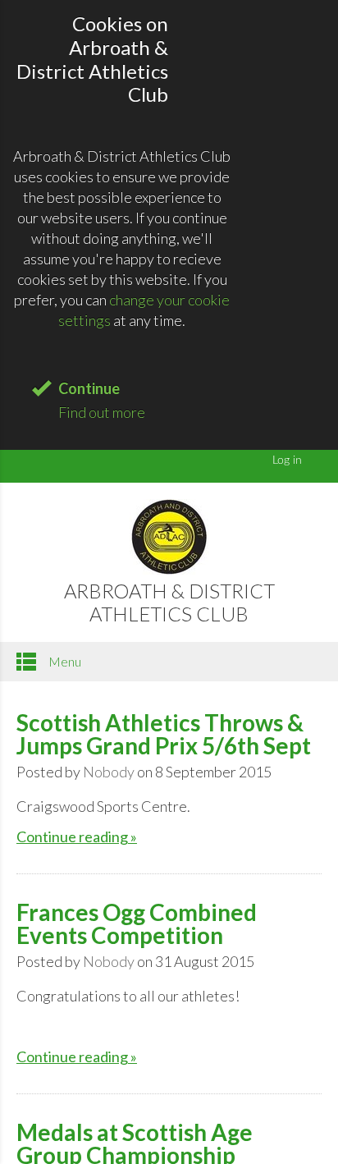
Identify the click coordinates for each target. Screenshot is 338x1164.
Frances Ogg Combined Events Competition (136, 923)
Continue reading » (76, 836)
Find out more (101, 412)
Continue (89, 388)
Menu (63, 661)
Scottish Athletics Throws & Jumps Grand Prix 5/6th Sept (163, 733)
